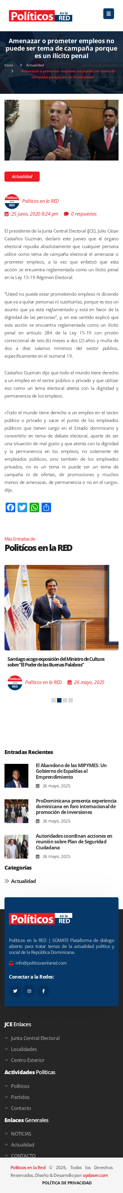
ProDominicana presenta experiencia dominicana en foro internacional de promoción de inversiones (76, 806)
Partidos (20, 1097)
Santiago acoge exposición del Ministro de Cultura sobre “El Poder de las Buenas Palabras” (55, 662)
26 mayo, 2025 (55, 786)
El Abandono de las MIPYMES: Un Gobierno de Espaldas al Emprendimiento (71, 771)
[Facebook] (43, 991)
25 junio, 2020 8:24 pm (35, 214)
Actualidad (35, 65)
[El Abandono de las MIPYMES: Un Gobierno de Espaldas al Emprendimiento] (16, 776)
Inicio (8, 65)
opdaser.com (95, 1175)
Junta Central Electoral (35, 1038)
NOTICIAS (21, 1133)
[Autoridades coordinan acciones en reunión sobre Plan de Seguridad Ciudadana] (16, 846)
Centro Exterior (27, 1060)
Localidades (24, 1049)
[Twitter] (15, 991)
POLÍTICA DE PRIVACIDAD (67, 1183)
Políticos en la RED (40, 201)
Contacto (21, 1108)
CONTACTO (23, 1155)
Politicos (20, 1086)
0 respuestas (83, 214)
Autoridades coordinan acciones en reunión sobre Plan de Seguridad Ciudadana (74, 842)
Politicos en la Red (27, 1167)
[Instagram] (29, 991)
